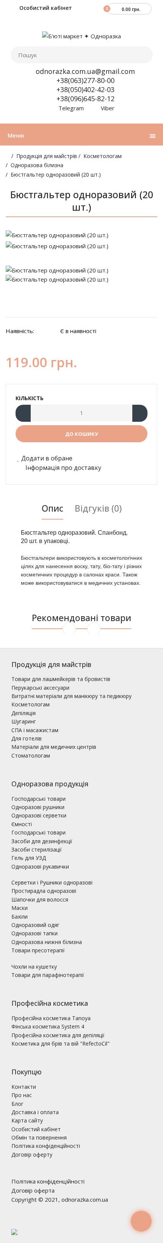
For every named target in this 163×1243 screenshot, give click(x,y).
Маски (19, 907)
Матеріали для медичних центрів (53, 746)
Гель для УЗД (28, 857)
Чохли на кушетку (34, 966)
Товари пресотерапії (38, 950)
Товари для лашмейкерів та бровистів (60, 679)
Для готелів (26, 738)
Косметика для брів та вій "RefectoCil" (60, 1043)
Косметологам (102, 156)
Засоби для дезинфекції (41, 841)
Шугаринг (23, 721)
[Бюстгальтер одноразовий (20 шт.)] (81, 235)
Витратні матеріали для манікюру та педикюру (71, 696)
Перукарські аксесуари (40, 687)
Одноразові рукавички (40, 866)
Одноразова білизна (37, 165)
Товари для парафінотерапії (47, 974)
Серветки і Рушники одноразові (51, 882)
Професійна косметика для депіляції (58, 1035)
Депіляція (23, 713)
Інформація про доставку (62, 467)
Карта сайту (27, 1120)
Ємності (21, 824)
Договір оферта (33, 1190)
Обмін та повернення (39, 1137)
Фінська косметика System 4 (47, 1026)
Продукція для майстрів (46, 156)
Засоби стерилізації (36, 849)
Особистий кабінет (45, 7)
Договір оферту (31, 1154)
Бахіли (19, 916)
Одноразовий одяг (35, 924)
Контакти (23, 1086)
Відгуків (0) (98, 508)
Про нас (21, 1095)
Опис (52, 508)
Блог (17, 1103)
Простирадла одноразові (43, 890)
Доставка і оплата (35, 1112)
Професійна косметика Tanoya (51, 1018)
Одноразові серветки (38, 815)
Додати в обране (46, 458)
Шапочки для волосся (39, 899)
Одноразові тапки (34, 933)
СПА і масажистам (34, 730)
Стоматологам (30, 755)
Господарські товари (38, 798)
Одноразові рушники (37, 807)
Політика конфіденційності (45, 1145)
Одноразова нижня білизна (46, 942)
